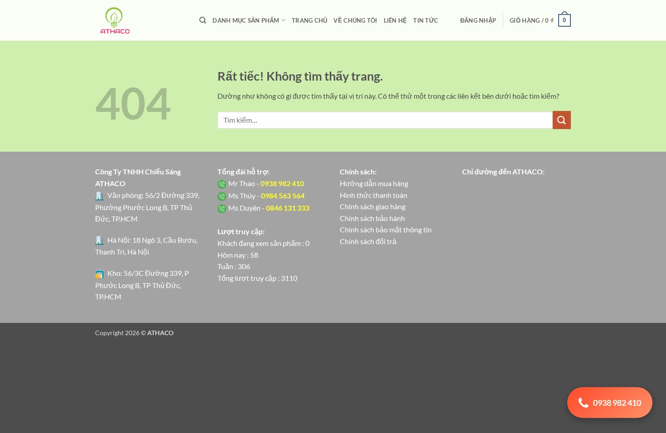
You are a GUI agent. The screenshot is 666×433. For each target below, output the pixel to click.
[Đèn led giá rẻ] (140, 20)
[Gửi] (562, 120)
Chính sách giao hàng (372, 206)
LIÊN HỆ (395, 20)
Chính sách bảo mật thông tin (386, 229)
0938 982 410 (617, 401)
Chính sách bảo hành (372, 218)
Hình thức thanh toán (373, 195)
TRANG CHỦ (309, 20)
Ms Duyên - (268, 207)
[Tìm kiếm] (202, 20)
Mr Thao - (266, 183)
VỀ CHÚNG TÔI (355, 20)
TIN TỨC (425, 20)
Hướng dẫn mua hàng (374, 183)
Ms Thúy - (266, 195)
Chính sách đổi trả (368, 241)
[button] (478, 20)
